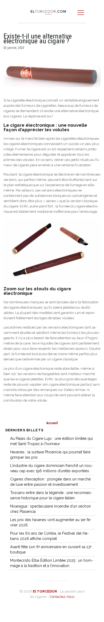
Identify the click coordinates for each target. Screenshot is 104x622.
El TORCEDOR (45, 591)
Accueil (52, 423)
